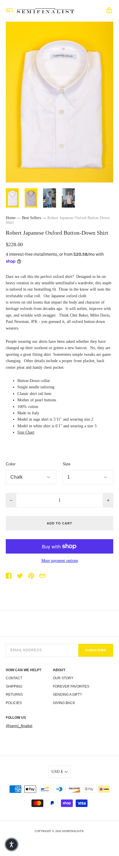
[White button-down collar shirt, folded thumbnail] (12, 198)
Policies (14, 703)
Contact (14, 678)
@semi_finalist (19, 725)
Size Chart (25, 432)
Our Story (63, 678)
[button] (11, 844)
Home (11, 218)
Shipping (14, 686)
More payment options (59, 560)
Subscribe (95, 650)
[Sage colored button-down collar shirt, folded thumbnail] (31, 198)
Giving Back (64, 703)
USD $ (57, 772)
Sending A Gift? (67, 695)
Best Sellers (31, 218)
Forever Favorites (71, 686)
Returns (14, 695)
